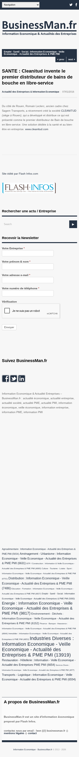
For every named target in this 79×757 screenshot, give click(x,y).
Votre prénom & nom (16, 261)
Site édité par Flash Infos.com (20, 173)
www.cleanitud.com (36, 129)
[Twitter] (71, 5)
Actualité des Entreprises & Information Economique (30, 91)
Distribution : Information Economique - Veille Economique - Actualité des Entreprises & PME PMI (37, 583)
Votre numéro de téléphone (20, 288)
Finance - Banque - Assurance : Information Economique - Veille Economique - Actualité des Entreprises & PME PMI (39, 628)
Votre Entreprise (13, 248)
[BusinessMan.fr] (39, 36)
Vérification (9, 301)
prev (61, 59)
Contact (32, 733)
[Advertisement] (30, 480)
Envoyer (9, 327)
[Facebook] (76, 5)
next (71, 59)
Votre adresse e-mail (16, 275)
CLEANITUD (68, 110)
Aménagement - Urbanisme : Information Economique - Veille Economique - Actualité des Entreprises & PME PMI (39, 558)
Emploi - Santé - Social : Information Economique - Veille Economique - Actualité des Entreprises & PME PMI (34, 52)
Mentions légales (14, 733)
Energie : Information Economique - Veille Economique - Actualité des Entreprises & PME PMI (37, 608)
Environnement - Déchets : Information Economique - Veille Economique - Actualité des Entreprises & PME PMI (38, 618)
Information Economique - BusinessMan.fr (32, 749)
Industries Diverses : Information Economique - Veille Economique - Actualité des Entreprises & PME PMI (38, 646)
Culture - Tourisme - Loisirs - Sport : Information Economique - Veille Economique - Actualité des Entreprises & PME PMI (39, 573)
